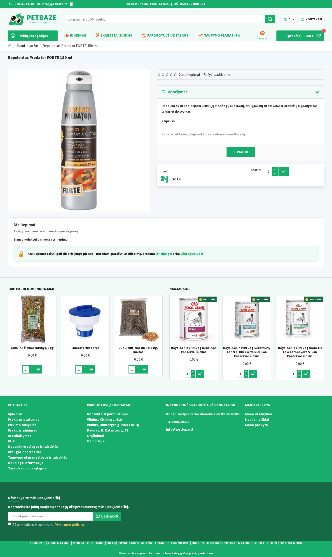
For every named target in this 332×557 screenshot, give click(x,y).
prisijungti (164, 254)
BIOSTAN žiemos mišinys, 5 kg (32, 348)
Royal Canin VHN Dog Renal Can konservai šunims (194, 350)
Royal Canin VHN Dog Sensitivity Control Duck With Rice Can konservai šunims (246, 352)
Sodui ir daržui (27, 45)
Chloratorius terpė (85, 348)
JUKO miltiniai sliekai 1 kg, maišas (138, 350)
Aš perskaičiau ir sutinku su (48, 524)
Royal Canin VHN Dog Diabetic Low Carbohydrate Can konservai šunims (300, 352)
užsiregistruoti (191, 254)
